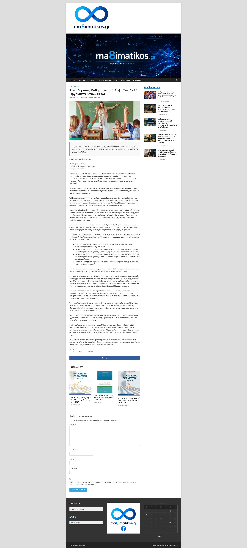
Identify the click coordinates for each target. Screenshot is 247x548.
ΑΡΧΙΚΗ (73, 80)
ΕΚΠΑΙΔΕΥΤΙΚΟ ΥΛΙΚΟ (86, 80)
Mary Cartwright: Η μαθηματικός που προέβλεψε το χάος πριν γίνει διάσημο (166, 108)
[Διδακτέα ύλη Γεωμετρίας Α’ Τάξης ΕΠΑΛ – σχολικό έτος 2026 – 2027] (129, 396)
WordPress (167, 545)
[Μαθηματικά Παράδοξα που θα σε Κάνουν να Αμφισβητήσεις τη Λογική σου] (150, 92)
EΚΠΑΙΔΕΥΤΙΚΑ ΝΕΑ (74, 86)
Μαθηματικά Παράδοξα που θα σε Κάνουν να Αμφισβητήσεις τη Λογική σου (167, 95)
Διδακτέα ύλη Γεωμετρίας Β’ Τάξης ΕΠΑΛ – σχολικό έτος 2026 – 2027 (80, 400)
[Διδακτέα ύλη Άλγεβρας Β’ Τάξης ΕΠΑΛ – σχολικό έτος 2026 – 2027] (105, 393)
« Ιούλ (160, 536)
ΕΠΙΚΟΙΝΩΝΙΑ (137, 80)
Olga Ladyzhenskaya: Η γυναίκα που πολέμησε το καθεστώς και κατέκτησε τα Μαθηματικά (167, 153)
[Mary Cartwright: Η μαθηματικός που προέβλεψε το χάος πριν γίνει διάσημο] (150, 105)
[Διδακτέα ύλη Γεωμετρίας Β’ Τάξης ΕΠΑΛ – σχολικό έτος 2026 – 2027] (80, 395)
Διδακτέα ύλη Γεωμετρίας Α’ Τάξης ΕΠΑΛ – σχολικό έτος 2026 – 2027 (129, 400)
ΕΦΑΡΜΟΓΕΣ (125, 80)
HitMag (175, 545)
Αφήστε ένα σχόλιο (94, 97)
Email (72, 459)
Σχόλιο (72, 424)
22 (170, 523)
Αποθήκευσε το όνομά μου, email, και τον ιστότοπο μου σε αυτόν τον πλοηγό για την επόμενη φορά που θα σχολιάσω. (102, 483)
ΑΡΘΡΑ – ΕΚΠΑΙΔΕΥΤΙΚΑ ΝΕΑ (108, 80)
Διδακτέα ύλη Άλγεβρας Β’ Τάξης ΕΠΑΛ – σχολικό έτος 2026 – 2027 (104, 397)
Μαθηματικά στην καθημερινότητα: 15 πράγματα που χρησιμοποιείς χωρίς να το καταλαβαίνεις (167, 123)
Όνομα (72, 450)
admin (85, 97)
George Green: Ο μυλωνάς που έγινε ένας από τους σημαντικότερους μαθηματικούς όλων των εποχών (167, 138)
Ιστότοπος (73, 468)
